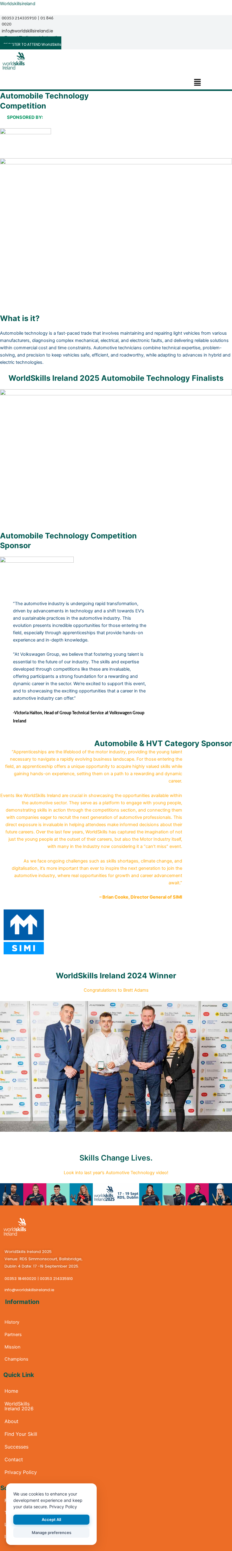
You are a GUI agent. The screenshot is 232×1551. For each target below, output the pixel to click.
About (11, 1421)
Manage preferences (51, 1532)
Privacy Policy (21, 1472)
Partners (13, 1334)
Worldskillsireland (17, 3)
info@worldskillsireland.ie (27, 31)
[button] (197, 82)
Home (11, 1391)
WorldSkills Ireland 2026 (19, 1406)
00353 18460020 (20, 1278)
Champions (16, 1359)
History (12, 1322)
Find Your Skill (21, 1434)
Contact (14, 1459)
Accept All (51, 1519)
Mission (13, 1347)
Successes (16, 1447)
